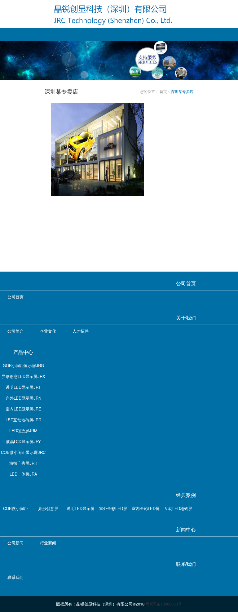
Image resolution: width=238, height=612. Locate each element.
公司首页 (15, 296)
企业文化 (48, 331)
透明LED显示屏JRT (23, 387)
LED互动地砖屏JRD (23, 420)
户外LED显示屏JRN (23, 398)
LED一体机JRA (23, 474)
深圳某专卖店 (182, 91)
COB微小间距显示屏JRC (23, 452)
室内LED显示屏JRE (23, 409)
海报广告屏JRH (23, 463)
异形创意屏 (48, 508)
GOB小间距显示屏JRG (23, 365)
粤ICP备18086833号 (164, 604)
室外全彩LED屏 (113, 508)
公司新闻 (15, 543)
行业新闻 (48, 543)
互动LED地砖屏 (178, 508)
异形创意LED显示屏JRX (23, 376)
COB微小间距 (15, 508)
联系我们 (15, 577)
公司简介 (15, 331)
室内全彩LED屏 (146, 508)
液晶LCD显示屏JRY (23, 441)
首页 (163, 91)
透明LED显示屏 (81, 508)
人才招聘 (81, 331)
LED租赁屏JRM (23, 430)
